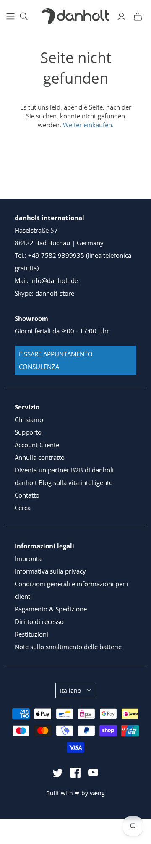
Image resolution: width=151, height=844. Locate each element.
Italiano (70, 691)
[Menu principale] (10, 16)
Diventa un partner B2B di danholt (64, 470)
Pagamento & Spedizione (51, 609)
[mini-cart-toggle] (138, 16)
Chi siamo (29, 419)
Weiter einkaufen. (88, 125)
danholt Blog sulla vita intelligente (63, 482)
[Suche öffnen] (24, 16)
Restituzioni (31, 634)
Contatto (27, 495)
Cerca (23, 507)
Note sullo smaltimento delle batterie (68, 646)
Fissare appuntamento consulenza (56, 360)
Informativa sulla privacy (50, 571)
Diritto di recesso (39, 621)
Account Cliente (37, 444)
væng (97, 793)
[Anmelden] (121, 16)
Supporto (28, 432)
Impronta (28, 558)
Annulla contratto (40, 457)
